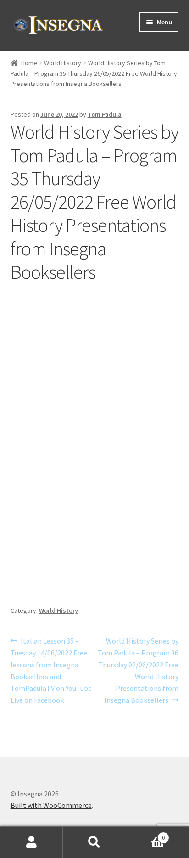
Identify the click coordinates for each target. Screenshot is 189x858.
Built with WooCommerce (51, 805)
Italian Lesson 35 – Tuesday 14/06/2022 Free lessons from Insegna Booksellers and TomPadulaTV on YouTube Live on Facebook (51, 670)
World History (62, 63)
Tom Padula (105, 114)
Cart (145, 834)
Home (29, 63)
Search (94, 842)
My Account (31, 842)
